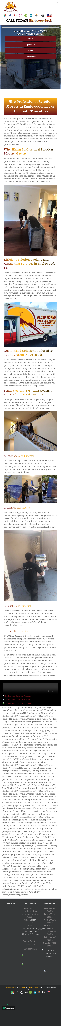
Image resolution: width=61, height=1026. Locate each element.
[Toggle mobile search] (54, 2)
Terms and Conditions (32, 987)
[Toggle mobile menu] (58, 2)
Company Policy (22, 987)
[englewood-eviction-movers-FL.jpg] (17, 696)
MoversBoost (34, 989)
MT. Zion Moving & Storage (10, 987)
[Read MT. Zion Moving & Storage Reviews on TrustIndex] (8, 1008)
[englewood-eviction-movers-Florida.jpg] (17, 700)
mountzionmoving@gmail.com (36, 928)
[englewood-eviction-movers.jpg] (17, 703)
